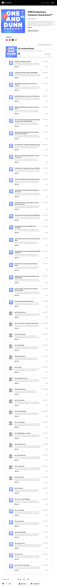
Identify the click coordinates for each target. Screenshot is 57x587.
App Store (23, 583)
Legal (24, 579)
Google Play (36, 583)
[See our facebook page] (3, 584)
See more (30, 27)
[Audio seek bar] (34, 57)
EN (53, 2)
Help (28, 579)
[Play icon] (19, 54)
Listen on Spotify (34, 30)
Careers (19, 579)
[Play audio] (49, 48)
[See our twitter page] (6, 584)
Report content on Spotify (45, 44)
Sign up (47, 3)
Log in (42, 3)
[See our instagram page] (10, 584)
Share (48, 54)
